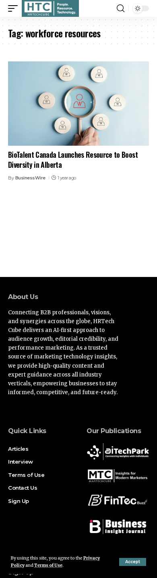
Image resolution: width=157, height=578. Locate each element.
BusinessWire (30, 178)
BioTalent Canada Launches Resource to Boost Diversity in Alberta (73, 159)
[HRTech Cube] (50, 8)
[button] (132, 562)
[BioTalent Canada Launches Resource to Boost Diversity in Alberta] (78, 103)
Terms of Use (48, 565)
